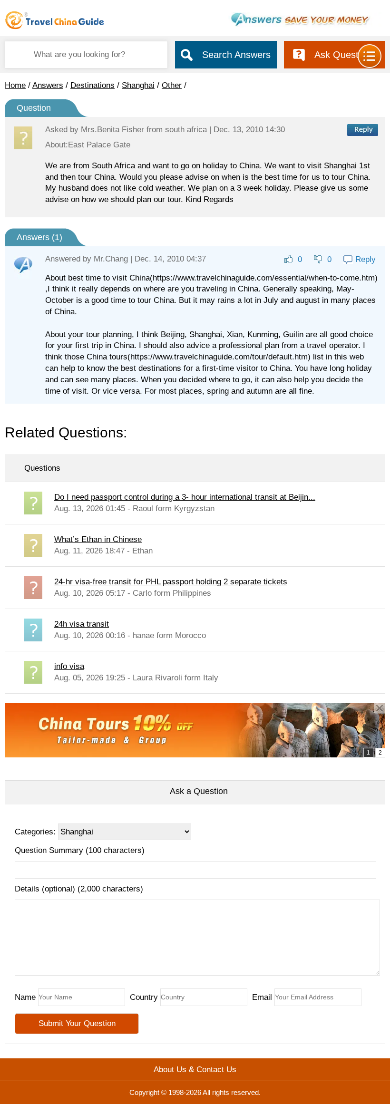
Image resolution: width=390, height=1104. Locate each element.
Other (172, 85)
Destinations (92, 85)
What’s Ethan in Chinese (98, 539)
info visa (69, 666)
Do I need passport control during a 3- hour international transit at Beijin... (184, 497)
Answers (47, 85)
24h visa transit (81, 624)
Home (15, 85)
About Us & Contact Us (195, 1069)
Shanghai (138, 85)
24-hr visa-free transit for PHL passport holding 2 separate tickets (170, 581)
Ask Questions (345, 54)
